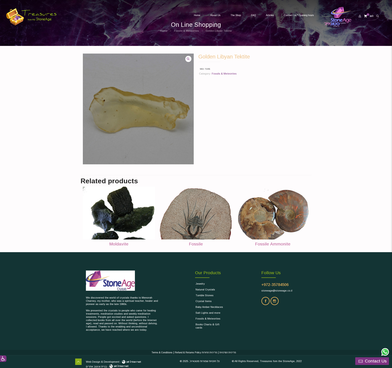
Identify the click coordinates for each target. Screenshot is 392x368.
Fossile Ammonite (272, 244)
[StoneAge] (177, 13)
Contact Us (78, 362)
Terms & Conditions (161, 352)
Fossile (196, 244)
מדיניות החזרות (209, 352)
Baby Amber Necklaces (209, 307)
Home (163, 30)
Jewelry (200, 283)
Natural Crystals (205, 289)
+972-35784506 (275, 284)
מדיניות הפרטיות (227, 352)
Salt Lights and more (208, 312)
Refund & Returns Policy (188, 352)
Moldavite (118, 244)
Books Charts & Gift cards (207, 326)
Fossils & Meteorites (186, 30)
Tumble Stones (204, 295)
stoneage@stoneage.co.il (276, 290)
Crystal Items (204, 301)
